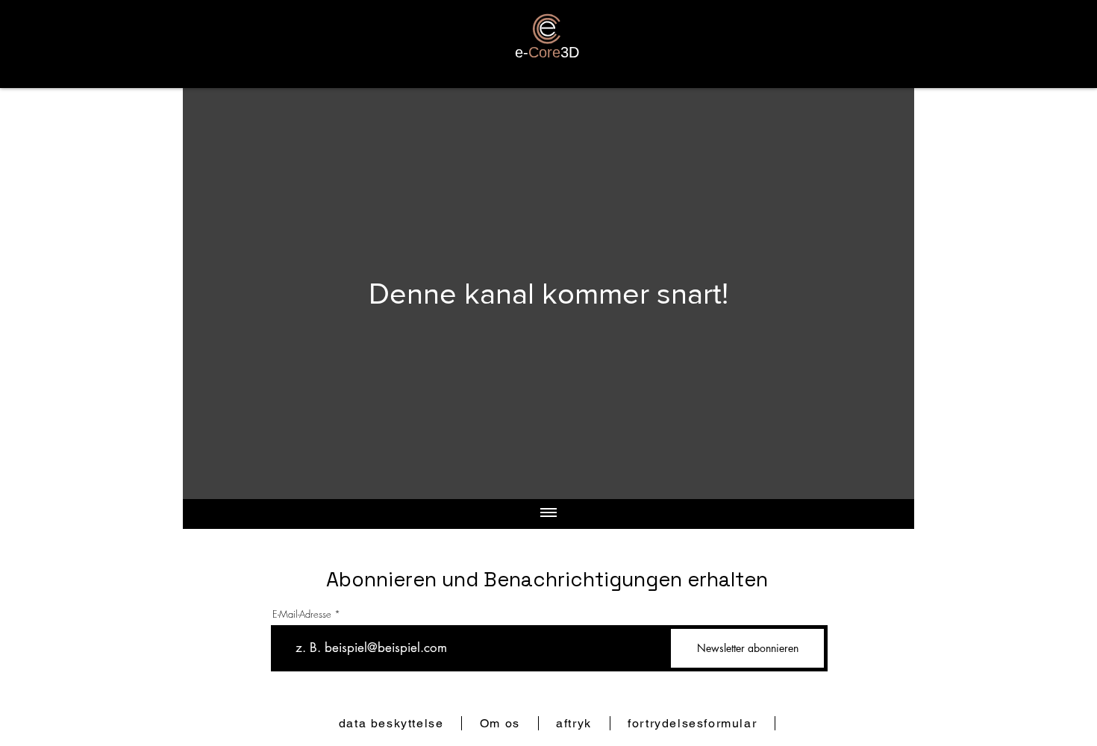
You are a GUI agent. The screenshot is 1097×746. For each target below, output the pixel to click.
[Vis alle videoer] (548, 514)
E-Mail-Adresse (301, 614)
